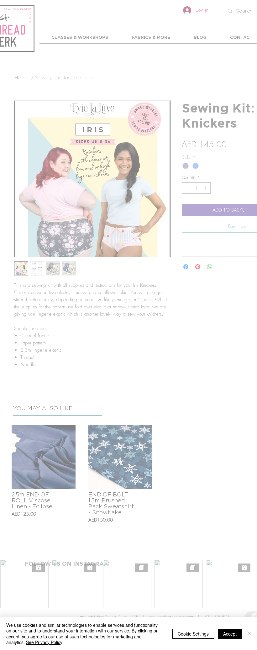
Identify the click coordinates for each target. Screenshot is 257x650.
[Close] (249, 633)
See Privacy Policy (44, 642)
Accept (230, 634)
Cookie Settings (193, 634)
